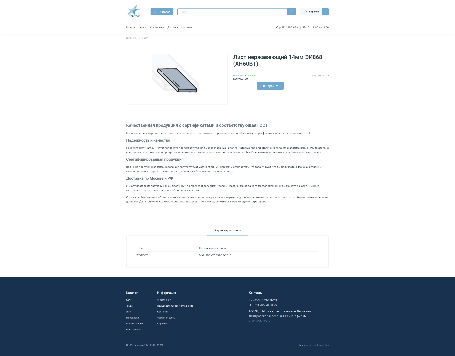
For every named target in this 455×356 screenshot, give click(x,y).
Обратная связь (166, 317)
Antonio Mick (321, 345)
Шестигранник (134, 323)
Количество (240, 78)
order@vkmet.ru (259, 320)
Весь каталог (133, 329)
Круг (129, 299)
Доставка (172, 27)
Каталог (165, 12)
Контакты (186, 27)
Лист (145, 38)
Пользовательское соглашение (175, 305)
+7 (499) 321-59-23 (287, 27)
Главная (130, 27)
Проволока (132, 317)
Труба (129, 305)
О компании (157, 27)
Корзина (162, 323)
